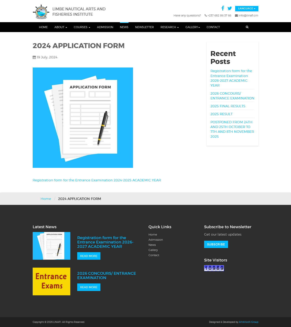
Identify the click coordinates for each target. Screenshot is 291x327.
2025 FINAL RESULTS (227, 106)
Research (169, 27)
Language (246, 8)
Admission (105, 27)
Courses (81, 27)
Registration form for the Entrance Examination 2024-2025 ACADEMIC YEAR (97, 180)
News (124, 27)
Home (43, 27)
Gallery (191, 27)
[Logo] (42, 12)
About (59, 27)
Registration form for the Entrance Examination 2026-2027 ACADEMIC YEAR (105, 242)
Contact (213, 27)
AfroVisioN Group (248, 321)
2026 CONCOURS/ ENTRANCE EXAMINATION (106, 275)
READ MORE (88, 256)
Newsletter (144, 27)
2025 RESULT (221, 114)
